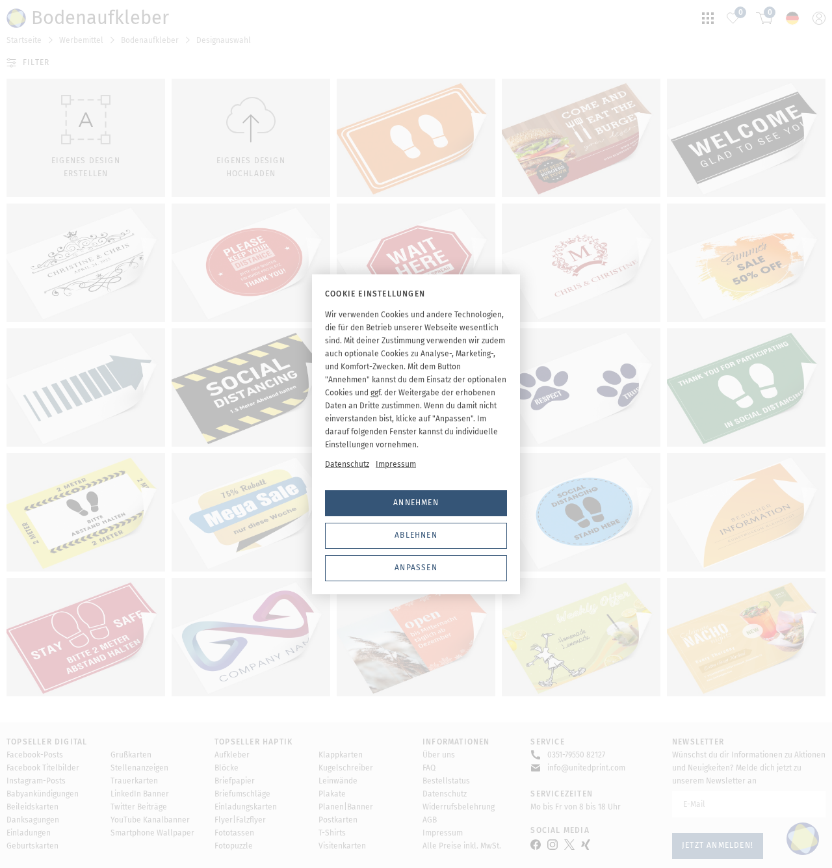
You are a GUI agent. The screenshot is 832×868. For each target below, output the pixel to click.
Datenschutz (347, 464)
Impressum (396, 464)
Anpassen (416, 567)
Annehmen (416, 502)
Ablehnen (416, 535)
